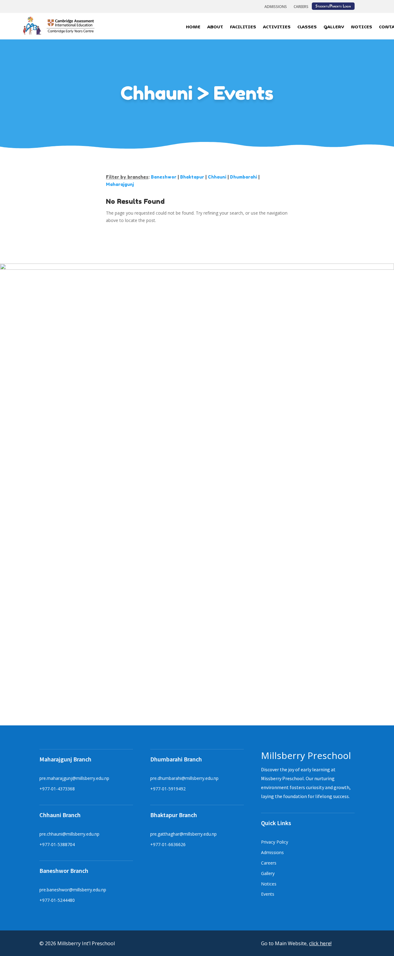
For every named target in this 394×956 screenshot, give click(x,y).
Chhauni (217, 177)
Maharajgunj (120, 184)
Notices (361, 27)
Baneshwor (163, 177)
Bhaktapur (192, 177)
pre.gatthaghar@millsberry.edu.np (183, 834)
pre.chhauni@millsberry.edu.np (69, 834)
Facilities (243, 27)
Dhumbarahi (243, 177)
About (215, 27)
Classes (307, 27)
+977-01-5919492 (168, 789)
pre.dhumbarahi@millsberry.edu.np (184, 778)
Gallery (334, 27)
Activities (277, 27)
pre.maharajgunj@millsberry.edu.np (74, 778)
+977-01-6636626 (168, 844)
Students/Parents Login (333, 6)
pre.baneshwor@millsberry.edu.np (72, 890)
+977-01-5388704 (57, 844)
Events (267, 894)
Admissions (275, 7)
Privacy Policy (274, 842)
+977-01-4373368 (57, 789)
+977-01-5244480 (57, 900)
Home (193, 27)
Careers (301, 7)
